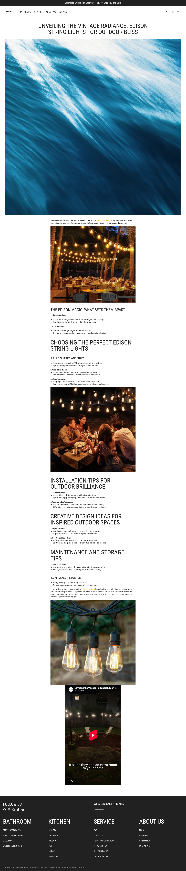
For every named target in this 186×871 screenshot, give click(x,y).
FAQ (95, 830)
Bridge (51, 851)
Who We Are (144, 846)
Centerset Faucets (11, 830)
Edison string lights (88, 589)
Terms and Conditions (104, 841)
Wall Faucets (9, 841)
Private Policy (100, 846)
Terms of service (55, 867)
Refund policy (34, 867)
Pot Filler (53, 856)
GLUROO (12, 867)
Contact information (78, 867)
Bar (50, 846)
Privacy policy (44, 867)
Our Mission (144, 841)
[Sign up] (181, 810)
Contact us (99, 835)
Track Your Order (102, 856)
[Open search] (167, 12)
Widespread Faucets (12, 846)
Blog (141, 830)
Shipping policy (66, 867)
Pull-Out (52, 841)
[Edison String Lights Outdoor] (93, 429)
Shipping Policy (101, 851)
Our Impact (144, 835)
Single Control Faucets (14, 835)
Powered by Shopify (22, 867)
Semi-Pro (52, 830)
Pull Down (53, 835)
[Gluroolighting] (93, 264)
